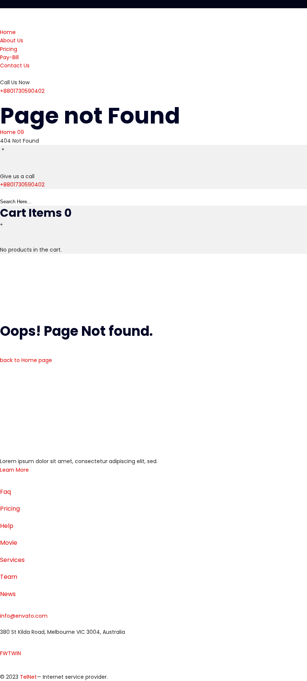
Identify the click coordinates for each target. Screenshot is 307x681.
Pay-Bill (9, 57)
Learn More (14, 470)
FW (4, 653)
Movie (8, 542)
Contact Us (15, 65)
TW (12, 653)
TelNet (28, 677)
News (8, 594)
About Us (11, 40)
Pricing (8, 49)
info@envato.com (24, 616)
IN (18, 653)
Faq (5, 491)
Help (6, 526)
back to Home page (26, 360)
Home (8, 32)
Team (8, 576)
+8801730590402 (22, 91)
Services (12, 560)
